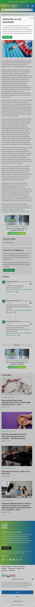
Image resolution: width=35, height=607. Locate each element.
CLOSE (31, 18)
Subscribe (7, 37)
